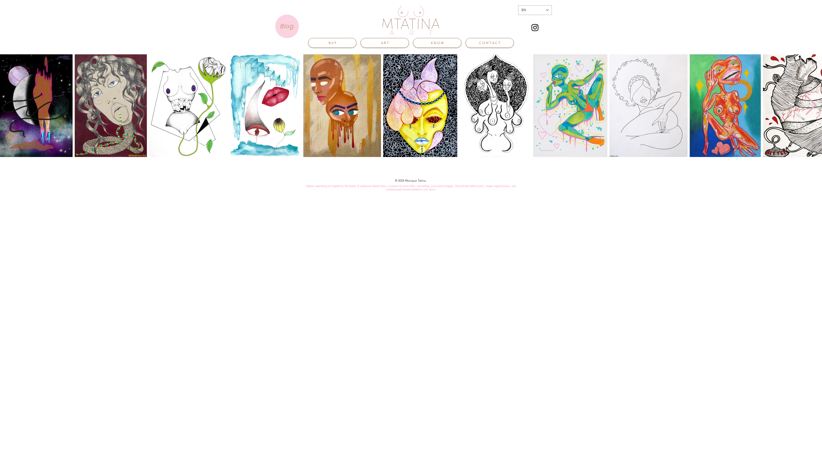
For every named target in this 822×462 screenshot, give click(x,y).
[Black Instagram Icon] (535, 27)
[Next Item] (810, 105)
